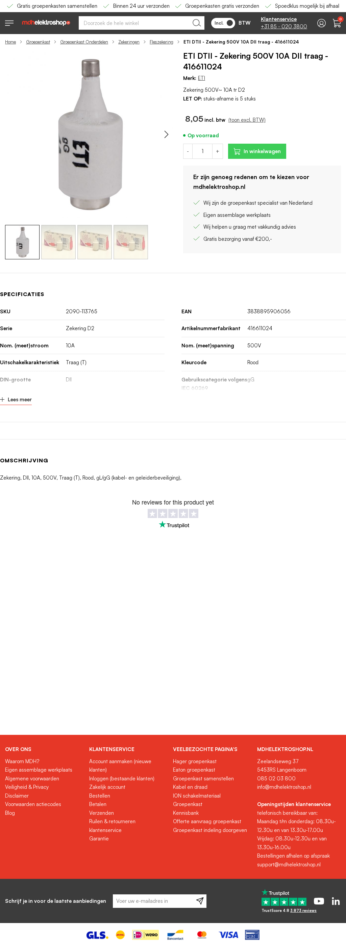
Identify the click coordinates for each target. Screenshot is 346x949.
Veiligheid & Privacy (27, 787)
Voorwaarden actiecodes (33, 804)
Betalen (97, 804)
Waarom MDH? (22, 761)
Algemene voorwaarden (32, 778)
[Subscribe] (200, 901)
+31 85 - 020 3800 (284, 26)
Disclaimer (17, 796)
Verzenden (101, 813)
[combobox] (141, 23)
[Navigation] (9, 23)
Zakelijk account (107, 787)
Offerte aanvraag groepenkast (207, 821)
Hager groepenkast (195, 761)
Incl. (219, 23)
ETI (201, 78)
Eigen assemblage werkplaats (38, 770)
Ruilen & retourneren (112, 821)
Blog (10, 813)
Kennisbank (186, 813)
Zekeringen (129, 42)
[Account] (321, 23)
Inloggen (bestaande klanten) (121, 778)
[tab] (44, 749)
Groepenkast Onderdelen (84, 42)
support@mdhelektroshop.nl (289, 864)
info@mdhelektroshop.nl (284, 787)
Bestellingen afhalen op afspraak (293, 856)
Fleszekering (161, 42)
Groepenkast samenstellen (203, 778)
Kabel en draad (190, 787)
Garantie (99, 838)
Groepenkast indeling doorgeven (210, 830)
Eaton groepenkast (194, 770)
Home (10, 42)
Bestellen (99, 796)
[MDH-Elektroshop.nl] (46, 23)
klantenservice (105, 830)
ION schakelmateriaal (197, 796)
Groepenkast (38, 42)
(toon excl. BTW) (247, 120)
